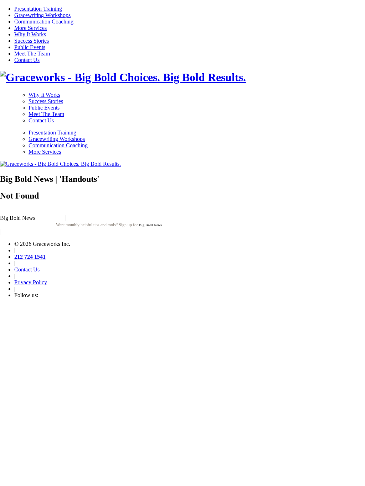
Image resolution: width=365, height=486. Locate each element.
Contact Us (27, 60)
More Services (30, 28)
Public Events (29, 47)
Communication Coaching (43, 22)
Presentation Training (38, 9)
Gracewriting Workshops (42, 15)
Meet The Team (32, 54)
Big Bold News (150, 225)
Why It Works (30, 34)
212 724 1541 (30, 257)
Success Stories (31, 41)
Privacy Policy (30, 282)
